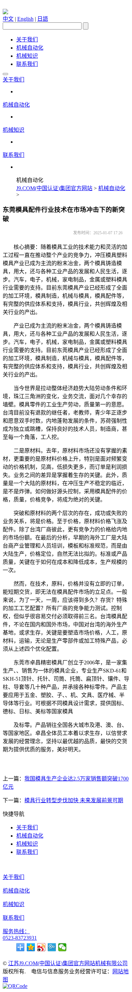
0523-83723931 (20, 938)
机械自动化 (29, 48)
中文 (8, 19)
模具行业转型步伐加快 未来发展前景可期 (73, 800)
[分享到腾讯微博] (52, 947)
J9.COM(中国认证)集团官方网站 (54, 188)
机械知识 (27, 56)
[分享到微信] (62, 947)
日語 (42, 19)
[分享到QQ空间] (31, 947)
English (25, 19)
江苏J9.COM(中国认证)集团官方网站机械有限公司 (68, 963)
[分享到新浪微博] (41, 947)
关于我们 (27, 39)
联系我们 (27, 64)
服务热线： (16, 931)
